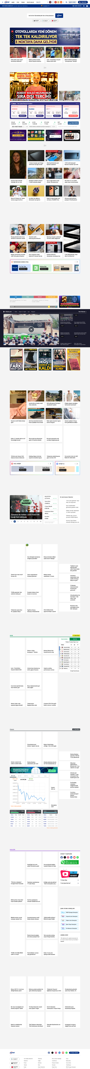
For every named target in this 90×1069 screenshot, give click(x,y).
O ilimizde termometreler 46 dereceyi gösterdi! (74, 588)
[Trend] (50, 2)
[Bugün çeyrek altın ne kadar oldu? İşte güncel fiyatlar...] (18, 247)
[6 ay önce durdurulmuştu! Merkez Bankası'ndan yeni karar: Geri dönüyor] (64, 794)
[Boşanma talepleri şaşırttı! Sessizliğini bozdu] (47, 100)
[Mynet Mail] (87, 6)
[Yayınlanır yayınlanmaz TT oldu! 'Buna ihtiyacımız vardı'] (33, 874)
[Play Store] (15, 1059)
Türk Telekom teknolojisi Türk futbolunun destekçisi (36, 1025)
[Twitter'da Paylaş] (71, 942)
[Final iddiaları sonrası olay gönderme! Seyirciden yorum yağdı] (33, 945)
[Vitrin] (53, 2)
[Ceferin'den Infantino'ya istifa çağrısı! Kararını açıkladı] (33, 660)
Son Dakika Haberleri (28, 1058)
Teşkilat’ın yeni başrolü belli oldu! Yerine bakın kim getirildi (74, 568)
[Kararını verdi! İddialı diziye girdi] (18, 404)
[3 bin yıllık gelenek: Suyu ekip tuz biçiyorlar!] (72, 238)
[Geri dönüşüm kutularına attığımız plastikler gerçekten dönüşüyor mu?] (33, 549)
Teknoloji (40, 1058)
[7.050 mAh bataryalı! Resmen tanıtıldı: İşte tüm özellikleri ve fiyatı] (72, 155)
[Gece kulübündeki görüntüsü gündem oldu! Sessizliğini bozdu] (21, 100)
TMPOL (28, 821)
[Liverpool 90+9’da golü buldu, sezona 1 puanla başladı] (50, 687)
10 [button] (40, 521)
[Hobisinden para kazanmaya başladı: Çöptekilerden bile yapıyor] (72, 999)
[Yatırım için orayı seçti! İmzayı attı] (17, 558)
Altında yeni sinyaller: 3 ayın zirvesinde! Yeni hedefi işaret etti (74, 775)
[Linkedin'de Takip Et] (71, 857)
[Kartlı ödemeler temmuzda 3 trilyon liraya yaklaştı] (54, 999)
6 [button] (27, 521)
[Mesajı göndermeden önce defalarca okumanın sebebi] (18, 229)
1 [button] (11, 521)
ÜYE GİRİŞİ (73, 2)
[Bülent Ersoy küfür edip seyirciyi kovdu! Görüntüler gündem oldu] (36, 100)
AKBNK (44, 819)
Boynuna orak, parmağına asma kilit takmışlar (74, 607)
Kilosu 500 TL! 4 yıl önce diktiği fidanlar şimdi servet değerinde (17, 990)
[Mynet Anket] (61, 2)
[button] (2, 2)
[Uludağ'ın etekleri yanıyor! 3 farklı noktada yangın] (36, 173)
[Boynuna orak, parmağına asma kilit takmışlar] (64, 607)
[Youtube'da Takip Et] (74, 857)
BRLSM (12, 821)
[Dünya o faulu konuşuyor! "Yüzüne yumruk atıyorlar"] (33, 643)
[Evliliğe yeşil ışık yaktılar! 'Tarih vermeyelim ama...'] (50, 874)
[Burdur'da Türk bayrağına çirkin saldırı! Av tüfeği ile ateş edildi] (10, 100)
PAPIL (12, 826)
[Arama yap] (66, 2)
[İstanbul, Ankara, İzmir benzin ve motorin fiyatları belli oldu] (33, 584)
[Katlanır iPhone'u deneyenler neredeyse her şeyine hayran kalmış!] (54, 247)
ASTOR (44, 821)
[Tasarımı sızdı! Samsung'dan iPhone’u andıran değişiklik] (36, 229)
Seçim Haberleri (41, 1067)
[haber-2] (30, 359)
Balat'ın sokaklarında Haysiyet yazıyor (16, 1025)
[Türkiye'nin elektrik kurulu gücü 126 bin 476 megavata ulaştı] (54, 448)
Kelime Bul (68, 1060)
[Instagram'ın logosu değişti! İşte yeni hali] (72, 1017)
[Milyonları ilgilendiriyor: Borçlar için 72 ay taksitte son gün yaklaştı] (64, 765)
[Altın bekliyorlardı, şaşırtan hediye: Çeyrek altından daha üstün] (50, 593)
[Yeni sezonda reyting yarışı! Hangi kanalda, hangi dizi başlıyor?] (50, 927)
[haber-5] (73, 359)
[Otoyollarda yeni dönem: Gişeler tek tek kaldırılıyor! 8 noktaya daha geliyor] (45, 36)
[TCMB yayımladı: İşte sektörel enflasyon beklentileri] (17, 584)
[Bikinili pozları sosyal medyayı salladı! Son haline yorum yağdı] (17, 910)
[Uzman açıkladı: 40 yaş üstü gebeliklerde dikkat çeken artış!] (72, 413)
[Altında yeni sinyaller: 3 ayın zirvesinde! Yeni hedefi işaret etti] (64, 775)
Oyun (67, 1058)
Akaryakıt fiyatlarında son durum (53, 1025)
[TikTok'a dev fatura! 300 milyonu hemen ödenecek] (18, 448)
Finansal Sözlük (55, 1062)
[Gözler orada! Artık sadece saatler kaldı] (17, 746)
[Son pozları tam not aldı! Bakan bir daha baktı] (72, 440)
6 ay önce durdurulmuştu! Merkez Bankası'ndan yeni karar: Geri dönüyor (74, 796)
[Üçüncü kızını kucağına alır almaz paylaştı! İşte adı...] (33, 927)
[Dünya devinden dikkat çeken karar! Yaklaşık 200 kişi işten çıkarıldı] (50, 549)
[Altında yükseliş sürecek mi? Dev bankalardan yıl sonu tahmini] (33, 100)
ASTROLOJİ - (55, 134)
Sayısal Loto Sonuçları (71, 916)
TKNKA (12, 819)
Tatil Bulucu (68, 1065)
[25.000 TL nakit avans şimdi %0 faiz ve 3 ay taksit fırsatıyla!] (23, 100)
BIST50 (19, 776)
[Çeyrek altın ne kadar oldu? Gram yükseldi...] (36, 395)
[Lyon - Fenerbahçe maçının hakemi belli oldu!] (17, 652)
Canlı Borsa (76, 729)
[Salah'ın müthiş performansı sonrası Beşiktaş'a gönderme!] (37, 100)
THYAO (44, 817)
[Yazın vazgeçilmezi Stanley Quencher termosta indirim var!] (33, 567)
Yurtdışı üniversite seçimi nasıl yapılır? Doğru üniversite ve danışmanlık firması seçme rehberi (35, 1009)
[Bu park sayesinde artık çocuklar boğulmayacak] (54, 431)
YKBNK (44, 823)
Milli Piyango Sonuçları (72, 912)
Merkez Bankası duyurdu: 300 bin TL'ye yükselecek (74, 755)
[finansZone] (69, 301)
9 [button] (37, 521)
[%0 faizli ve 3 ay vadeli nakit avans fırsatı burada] (72, 173)
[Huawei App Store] (15, 1067)
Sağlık (39, 1060)
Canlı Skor (76, 635)
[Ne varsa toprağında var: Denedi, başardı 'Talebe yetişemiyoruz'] (18, 999)
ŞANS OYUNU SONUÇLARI (67, 908)
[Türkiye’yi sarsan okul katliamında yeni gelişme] (30, 100)
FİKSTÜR (75, 639)
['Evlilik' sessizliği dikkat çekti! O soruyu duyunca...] (17, 936)
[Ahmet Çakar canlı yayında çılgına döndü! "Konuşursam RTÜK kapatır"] (44, 100)
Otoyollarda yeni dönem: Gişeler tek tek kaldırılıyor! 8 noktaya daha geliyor (20, 6)
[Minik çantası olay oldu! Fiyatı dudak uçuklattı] (17, 892)
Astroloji (39, 1062)
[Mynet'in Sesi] (18, 135)
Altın (45, 776)
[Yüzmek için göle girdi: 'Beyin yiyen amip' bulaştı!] (12, 100)
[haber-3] (45, 359)
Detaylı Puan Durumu (74, 671)
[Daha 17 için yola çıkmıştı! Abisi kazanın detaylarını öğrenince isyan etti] (50, 945)
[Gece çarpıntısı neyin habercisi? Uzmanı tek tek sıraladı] (36, 247)
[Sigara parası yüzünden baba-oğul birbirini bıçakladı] (18, 100)
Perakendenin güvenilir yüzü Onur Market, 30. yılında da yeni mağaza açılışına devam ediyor (71, 991)
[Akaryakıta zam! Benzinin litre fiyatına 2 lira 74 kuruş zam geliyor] (39, 100)
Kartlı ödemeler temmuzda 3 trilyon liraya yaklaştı (54, 1008)
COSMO (12, 817)
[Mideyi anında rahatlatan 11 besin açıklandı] (50, 567)
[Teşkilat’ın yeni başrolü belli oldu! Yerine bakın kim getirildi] (64, 568)
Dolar (32, 776)
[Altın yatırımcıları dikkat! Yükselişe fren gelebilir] (26, 100)
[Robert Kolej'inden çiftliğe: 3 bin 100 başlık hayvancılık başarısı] (17, 100)
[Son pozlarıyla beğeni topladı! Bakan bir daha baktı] (50, 857)
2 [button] (14, 521)
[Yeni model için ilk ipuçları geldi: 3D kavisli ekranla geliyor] (36, 431)
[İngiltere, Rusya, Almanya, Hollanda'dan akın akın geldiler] (33, 602)
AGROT (28, 823)
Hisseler (53, 1065)
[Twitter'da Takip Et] (65, 857)
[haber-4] (59, 359)
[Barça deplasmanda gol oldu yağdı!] (33, 678)
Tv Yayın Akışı (63, 880)
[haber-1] (16, 359)
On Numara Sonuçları (71, 928)
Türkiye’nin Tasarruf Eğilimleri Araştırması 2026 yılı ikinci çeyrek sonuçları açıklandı (54, 991)
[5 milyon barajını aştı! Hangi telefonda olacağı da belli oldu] (36, 155)
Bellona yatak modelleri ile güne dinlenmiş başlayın (36, 990)
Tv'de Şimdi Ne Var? (65, 883)
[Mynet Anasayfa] (7, 1)
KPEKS (12, 823)
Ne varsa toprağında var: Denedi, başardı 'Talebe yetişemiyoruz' (17, 1008)
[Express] (58, 2)
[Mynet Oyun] (36, 135)
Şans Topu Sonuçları (71, 924)
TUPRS (44, 826)
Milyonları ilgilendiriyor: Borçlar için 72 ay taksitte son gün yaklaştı (74, 766)
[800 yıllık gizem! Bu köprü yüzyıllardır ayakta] (54, 395)
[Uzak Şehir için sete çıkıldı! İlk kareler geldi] (33, 857)
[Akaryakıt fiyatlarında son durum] (54, 1017)
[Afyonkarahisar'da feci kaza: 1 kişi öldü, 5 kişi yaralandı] (64, 597)
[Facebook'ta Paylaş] (68, 942)
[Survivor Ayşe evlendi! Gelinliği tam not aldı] (18, 164)
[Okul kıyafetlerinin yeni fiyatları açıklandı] (54, 155)
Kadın (25, 1067)
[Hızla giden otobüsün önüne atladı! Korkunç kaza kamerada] (15, 100)
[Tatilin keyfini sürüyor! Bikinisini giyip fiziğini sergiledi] (50, 901)
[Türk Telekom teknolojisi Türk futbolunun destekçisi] (36, 1017)
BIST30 (26, 776)
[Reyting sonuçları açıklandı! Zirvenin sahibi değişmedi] (54, 229)
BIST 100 (15, 779)
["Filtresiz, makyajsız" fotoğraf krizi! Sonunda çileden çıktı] (17, 866)
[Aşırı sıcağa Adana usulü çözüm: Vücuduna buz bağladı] (54, 173)
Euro (39, 776)
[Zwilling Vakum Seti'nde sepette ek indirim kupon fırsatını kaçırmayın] (36, 448)
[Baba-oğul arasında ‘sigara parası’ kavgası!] (54, 413)
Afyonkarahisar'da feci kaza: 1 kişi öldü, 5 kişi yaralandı (75, 597)
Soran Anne (68, 1062)
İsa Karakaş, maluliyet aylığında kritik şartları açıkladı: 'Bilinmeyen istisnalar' (74, 786)
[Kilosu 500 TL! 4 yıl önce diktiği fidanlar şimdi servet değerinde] (18, 981)
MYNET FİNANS (18, 126)
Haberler (26, 1060)
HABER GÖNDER (77, 6)
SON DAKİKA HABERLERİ (7, 6)
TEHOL (28, 819)
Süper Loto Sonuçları (71, 920)
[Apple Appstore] (15, 1063)
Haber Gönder (75, 1052)
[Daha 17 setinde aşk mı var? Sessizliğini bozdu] (18, 431)
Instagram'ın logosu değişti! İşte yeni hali (70, 1025)
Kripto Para (54, 1067)
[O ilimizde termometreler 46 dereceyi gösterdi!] (64, 587)
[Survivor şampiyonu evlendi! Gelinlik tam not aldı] (33, 892)
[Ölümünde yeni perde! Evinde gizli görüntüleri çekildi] (41, 100)
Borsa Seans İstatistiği (56, 1058)
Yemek (25, 1065)
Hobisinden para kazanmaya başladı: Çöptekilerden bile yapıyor (72, 1008)
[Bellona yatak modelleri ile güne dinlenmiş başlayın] (36, 981)
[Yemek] (55, 2)
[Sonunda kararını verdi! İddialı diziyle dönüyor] (33, 910)
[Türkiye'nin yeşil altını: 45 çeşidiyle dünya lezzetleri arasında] (17, 602)
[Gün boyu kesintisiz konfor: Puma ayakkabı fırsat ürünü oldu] (36, 413)
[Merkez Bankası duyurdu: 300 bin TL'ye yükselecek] (45, 100)
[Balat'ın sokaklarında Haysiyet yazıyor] (18, 1017)
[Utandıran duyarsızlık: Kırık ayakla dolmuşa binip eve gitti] (64, 578)
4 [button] (21, 521)
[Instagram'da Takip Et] (68, 857)
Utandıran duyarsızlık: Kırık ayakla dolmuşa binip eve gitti (74, 578)
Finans (25, 1062)
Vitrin (39, 1065)
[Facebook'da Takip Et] (61, 857)
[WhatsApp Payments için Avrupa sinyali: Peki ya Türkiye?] (49, 100)
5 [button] (24, 521)
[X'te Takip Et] (52, 1053)
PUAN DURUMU (64, 639)
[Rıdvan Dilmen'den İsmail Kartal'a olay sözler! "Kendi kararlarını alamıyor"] (50, 643)
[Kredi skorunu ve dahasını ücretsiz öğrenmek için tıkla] (34, 100)
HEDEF (28, 826)
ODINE (28, 817)
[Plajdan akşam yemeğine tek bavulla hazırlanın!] (72, 395)
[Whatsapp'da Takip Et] (77, 857)
